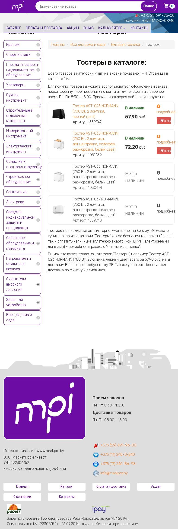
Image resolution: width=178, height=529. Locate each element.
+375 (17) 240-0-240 (117, 454)
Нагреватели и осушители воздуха (18, 263)
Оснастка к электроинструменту (23, 164)
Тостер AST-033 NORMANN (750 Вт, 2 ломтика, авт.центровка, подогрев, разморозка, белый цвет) (95, 174)
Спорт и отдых (18, 54)
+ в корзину (165, 120)
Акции (73, 28)
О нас (88, 28)
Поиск (148, 6)
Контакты (139, 28)
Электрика (15, 202)
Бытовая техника (125, 44)
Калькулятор (111, 28)
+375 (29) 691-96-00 (117, 445)
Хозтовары (15, 85)
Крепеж (12, 44)
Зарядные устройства (16, 302)
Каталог (13, 28)
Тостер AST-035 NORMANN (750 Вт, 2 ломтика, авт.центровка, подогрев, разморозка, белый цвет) (95, 141)
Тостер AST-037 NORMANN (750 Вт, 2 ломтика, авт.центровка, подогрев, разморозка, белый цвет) (95, 207)
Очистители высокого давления (16, 284)
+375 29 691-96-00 (158, 15)
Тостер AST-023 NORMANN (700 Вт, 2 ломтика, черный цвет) (95, 111)
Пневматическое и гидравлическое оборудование (22, 69)
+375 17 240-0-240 (158, 20)
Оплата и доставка (44, 28)
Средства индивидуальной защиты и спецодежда (20, 220)
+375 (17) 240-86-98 (117, 464)
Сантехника (16, 192)
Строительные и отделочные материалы (19, 115)
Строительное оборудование (18, 179)
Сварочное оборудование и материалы (20, 243)
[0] (167, 6)
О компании (22, 497)
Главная (58, 44)
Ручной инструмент (16, 98)
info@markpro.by (113, 473)
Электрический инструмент (19, 149)
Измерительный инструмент (19, 133)
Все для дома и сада (19, 317)
